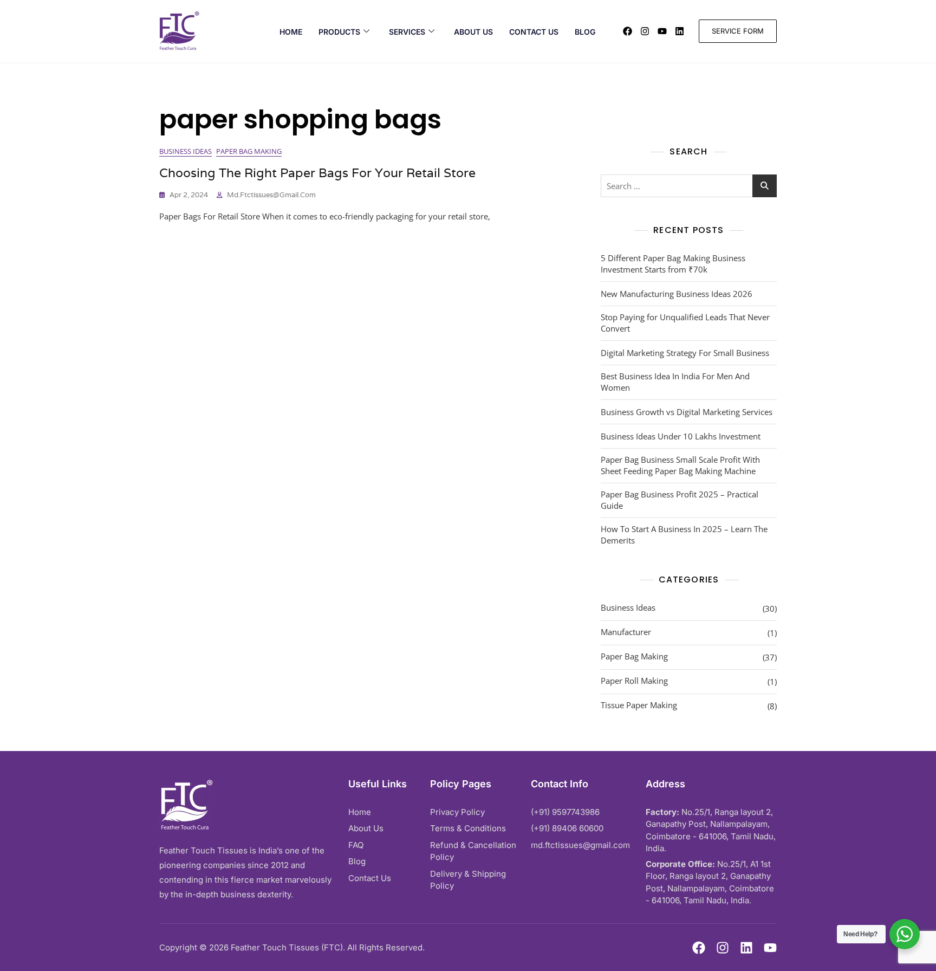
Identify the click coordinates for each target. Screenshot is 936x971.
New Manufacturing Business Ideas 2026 (676, 293)
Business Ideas (185, 151)
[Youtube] (662, 31)
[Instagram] (644, 31)
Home (291, 31)
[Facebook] (627, 31)
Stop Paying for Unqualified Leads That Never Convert (685, 323)
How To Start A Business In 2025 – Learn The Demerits (684, 534)
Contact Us (533, 31)
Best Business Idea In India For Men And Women (675, 382)
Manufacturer (626, 631)
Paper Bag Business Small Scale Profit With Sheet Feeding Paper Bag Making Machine (680, 465)
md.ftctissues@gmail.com (271, 194)
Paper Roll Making (634, 680)
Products (339, 31)
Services (407, 31)
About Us (473, 31)
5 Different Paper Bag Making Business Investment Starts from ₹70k (673, 264)
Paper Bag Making (249, 151)
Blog (585, 31)
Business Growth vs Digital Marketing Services (686, 411)
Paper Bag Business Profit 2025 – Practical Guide (679, 500)
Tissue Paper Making (639, 705)
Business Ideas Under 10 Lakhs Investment (680, 436)
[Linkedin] (679, 31)
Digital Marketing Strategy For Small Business (685, 352)
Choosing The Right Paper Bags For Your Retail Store (317, 173)
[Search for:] (689, 185)
